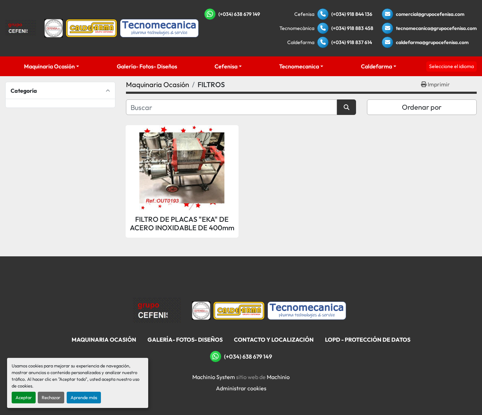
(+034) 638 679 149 (239, 14)
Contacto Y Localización (274, 339)
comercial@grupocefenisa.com (430, 14)
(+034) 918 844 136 (351, 14)
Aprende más (84, 397)
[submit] (346, 107)
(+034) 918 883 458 (352, 28)
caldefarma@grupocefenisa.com (432, 42)
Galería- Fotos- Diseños (147, 66)
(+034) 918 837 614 (351, 42)
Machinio (278, 376)
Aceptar (24, 397)
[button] (51, 66)
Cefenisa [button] (226, 66)
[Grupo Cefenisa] (157, 309)
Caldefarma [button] (376, 66)
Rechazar (51, 397)
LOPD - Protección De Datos (367, 339)
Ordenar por (421, 107)
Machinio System (213, 376)
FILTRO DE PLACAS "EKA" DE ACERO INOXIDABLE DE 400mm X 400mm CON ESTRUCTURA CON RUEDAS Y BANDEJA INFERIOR (182, 223)
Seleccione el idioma (451, 66)
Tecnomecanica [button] (299, 66)
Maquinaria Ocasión (49, 66)
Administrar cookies (241, 388)
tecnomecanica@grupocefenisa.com (436, 28)
